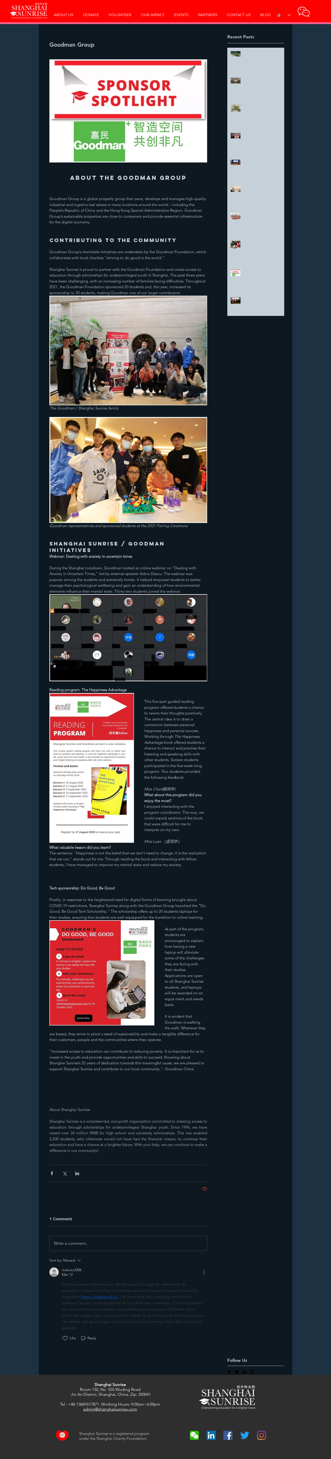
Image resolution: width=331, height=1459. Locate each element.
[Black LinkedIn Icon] (244, 1372)
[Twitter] (244, 1435)
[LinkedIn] (211, 1435)
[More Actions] (204, 1272)
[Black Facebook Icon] (229, 1372)
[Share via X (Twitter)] (64, 1173)
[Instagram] (261, 1435)
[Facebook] (227, 1435)
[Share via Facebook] (51, 1173)
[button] (303, 11)
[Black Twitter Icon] (237, 1372)
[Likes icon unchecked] (65, 1338)
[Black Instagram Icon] (252, 1372)
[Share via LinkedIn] (77, 1173)
